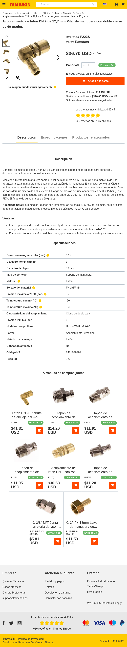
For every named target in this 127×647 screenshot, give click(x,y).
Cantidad (72, 65)
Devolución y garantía (57, 592)
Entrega (49, 587)
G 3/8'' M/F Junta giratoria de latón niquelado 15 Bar (45, 526)
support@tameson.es (14, 598)
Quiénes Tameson (13, 581)
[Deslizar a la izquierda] (58, 58)
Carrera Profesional (13, 592)
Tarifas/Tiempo (95, 586)
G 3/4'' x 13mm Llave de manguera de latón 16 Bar (82, 526)
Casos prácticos (11, 587)
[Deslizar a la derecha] (18, 58)
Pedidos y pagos (54, 581)
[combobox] (66, 4)
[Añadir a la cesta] (39, 430)
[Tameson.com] (20, 4)
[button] (4, 4)
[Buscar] (94, 4)
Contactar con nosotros (58, 598)
